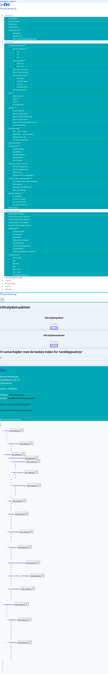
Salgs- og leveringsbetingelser (15, 404)
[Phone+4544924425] (0, 5)
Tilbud (8, 280)
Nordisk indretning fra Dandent (19, 220)
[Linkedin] (8, 5)
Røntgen (11, 514)
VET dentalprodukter (14, 277)
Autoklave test (17, 36)
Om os (8, 286)
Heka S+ (15, 99)
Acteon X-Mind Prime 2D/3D (22, 117)
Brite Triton (16, 269)
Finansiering (12, 24)
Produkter (7, 454)
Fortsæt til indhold (8, 1)
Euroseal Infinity (22, 87)
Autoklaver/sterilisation (16, 458)
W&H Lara (20, 66)
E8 (18, 55)
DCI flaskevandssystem (21, 140)
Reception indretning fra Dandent (19, 225)
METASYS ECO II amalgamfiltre (23, 175)
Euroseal (20, 84)
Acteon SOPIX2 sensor (20, 119)
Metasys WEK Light (19, 137)
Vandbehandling (18, 149)
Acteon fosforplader (19, 125)
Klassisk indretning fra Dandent (19, 217)
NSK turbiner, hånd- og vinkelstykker (25, 181)
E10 (18, 52)
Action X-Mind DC (19, 111)
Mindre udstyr (13, 208)
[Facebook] (5, 5)
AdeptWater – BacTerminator (23, 134)
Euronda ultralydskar (20, 90)
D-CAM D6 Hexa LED (20, 205)
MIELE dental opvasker (20, 72)
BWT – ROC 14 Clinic (20, 131)
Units (10, 501)
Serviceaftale (12, 18)
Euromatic (20, 78)
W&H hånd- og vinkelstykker (22, 187)
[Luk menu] (0, 425)
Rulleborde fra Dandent (21, 240)
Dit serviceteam (13, 21)
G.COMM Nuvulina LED (20, 275)
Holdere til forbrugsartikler (21, 246)
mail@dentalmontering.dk (21, 398)
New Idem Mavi (18, 105)
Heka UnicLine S (18, 96)
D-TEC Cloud (17, 258)
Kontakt (8, 289)
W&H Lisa (20, 64)
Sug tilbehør (17, 152)
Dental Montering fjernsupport (16, 410)
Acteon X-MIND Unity (20, 114)
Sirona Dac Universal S (20, 69)
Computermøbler (18, 231)
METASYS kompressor (20, 167)
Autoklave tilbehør (19, 155)
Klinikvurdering (13, 27)
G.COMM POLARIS (19, 199)
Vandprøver (16, 33)
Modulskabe (17, 237)
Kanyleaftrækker (18, 249)
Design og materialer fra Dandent (24, 252)
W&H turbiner (17, 184)
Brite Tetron (17, 272)
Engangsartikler (18, 158)
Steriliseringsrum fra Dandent (18, 222)
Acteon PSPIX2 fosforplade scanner (25, 122)
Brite (14, 266)
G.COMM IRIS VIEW (19, 202)
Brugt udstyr (10, 283)
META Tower (17, 172)
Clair (14, 261)
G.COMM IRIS (17, 196)
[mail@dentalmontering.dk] (2, 5)
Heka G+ (16, 102)
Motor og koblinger (19, 190)
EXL (18, 57)
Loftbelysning (17, 234)
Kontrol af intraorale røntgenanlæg (24, 39)
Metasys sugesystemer (20, 169)
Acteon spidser (18, 160)
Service (6, 431)
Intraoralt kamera (14, 143)
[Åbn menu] (2, 299)
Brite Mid (16, 263)
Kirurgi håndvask (18, 243)
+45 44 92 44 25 (16, 394)
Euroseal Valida (22, 81)
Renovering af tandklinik (16, 214)
